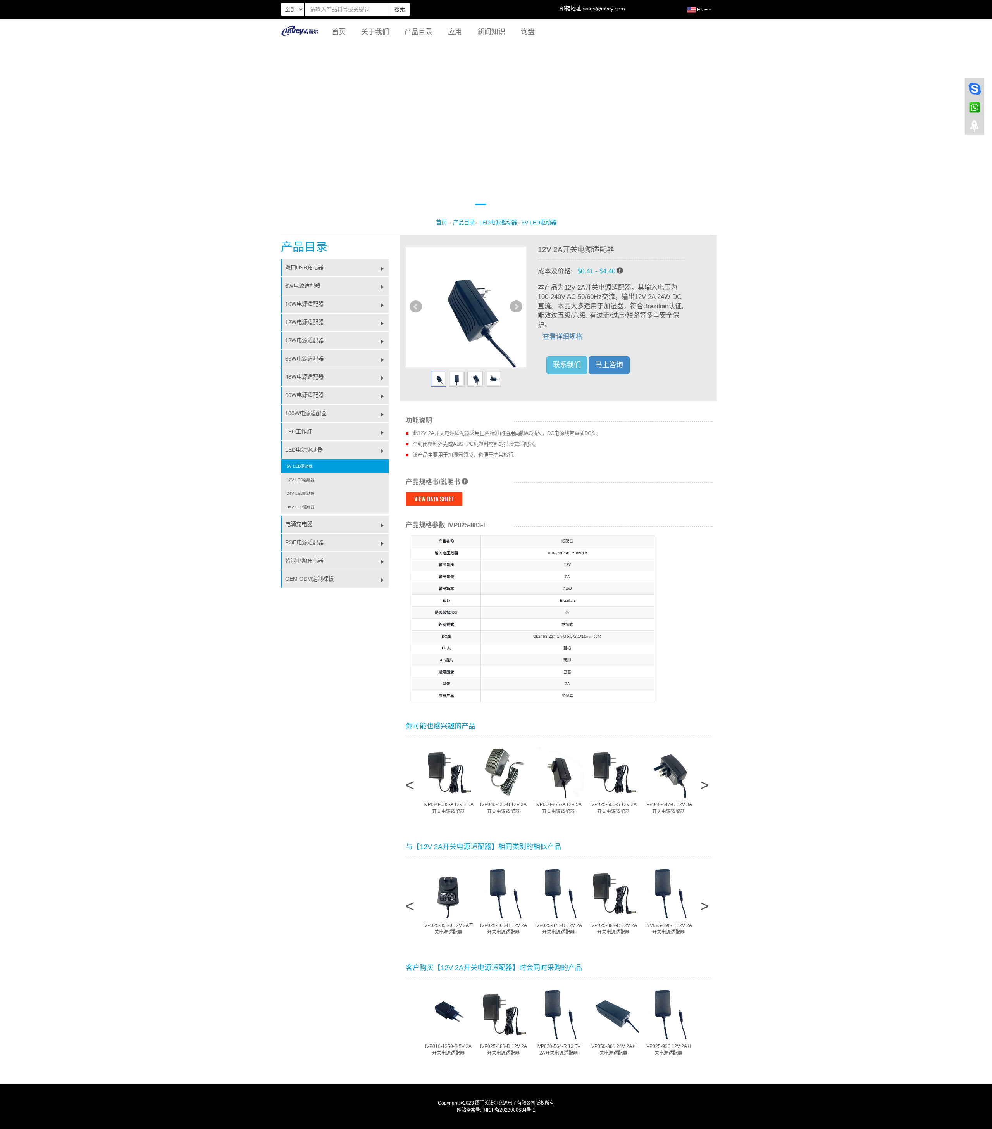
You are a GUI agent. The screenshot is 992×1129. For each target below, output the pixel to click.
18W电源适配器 (304, 340)
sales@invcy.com (604, 8)
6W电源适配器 (302, 286)
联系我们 (567, 365)
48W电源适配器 (304, 377)
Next (516, 306)
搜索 (399, 9)
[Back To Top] (974, 128)
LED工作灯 (298, 431)
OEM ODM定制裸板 (309, 579)
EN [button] (700, 9)
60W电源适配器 (304, 395)
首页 (339, 32)
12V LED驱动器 (301, 480)
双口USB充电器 (304, 267)
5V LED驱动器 (539, 222)
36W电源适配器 (304, 359)
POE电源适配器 (304, 542)
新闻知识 (491, 32)
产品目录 (418, 32)
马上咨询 (609, 365)
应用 (455, 32)
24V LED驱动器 (301, 493)
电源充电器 (298, 524)
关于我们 (375, 32)
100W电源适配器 (306, 413)
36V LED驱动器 (301, 507)
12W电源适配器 (304, 322)
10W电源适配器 (304, 304)
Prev (416, 306)
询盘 (528, 32)
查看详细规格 (562, 336)
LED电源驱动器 (498, 222)
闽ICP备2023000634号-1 (509, 1110)
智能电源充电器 (304, 561)
